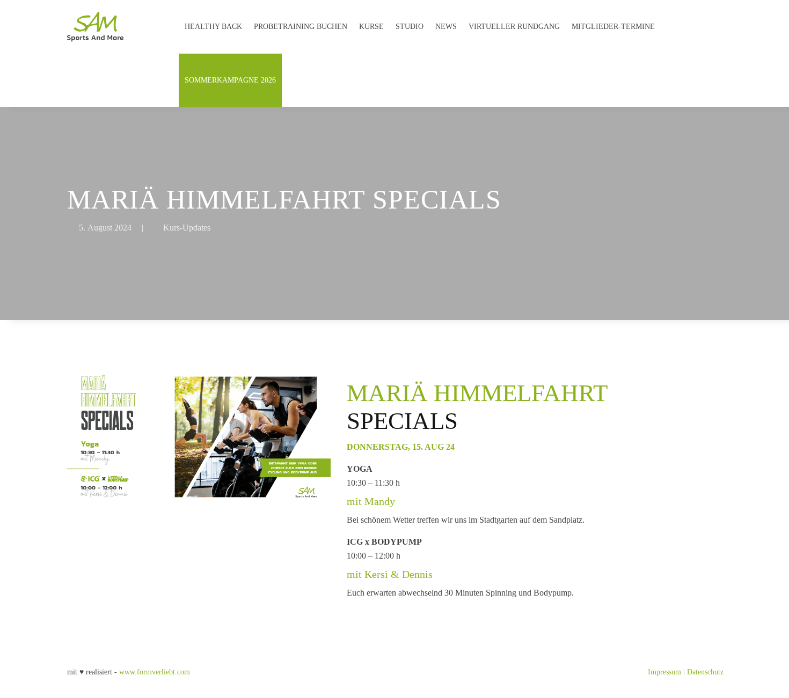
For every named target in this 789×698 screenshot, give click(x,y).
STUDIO (409, 27)
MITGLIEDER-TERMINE (613, 27)
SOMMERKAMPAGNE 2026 (230, 80)
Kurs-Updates (186, 227)
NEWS (446, 27)
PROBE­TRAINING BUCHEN (300, 27)
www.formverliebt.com (154, 672)
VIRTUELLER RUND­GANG (514, 27)
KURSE (371, 27)
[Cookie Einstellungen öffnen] (23, 685)
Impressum (664, 672)
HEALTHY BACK (213, 27)
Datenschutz (705, 672)
